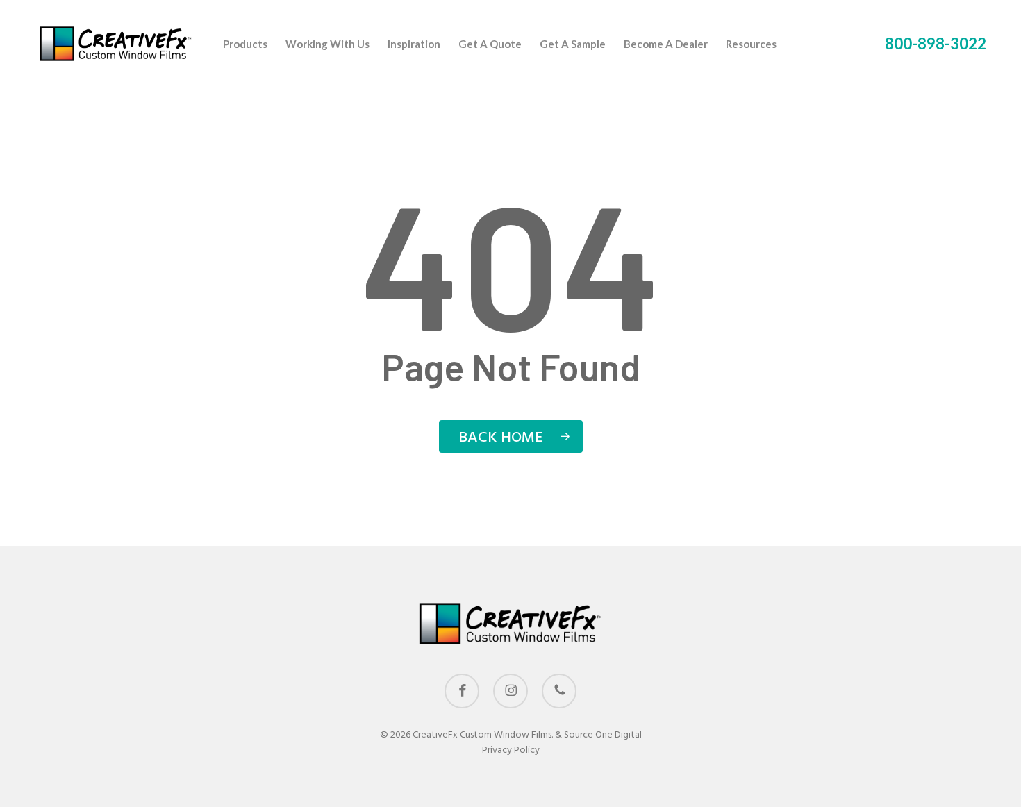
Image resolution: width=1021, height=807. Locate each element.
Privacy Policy (511, 750)
